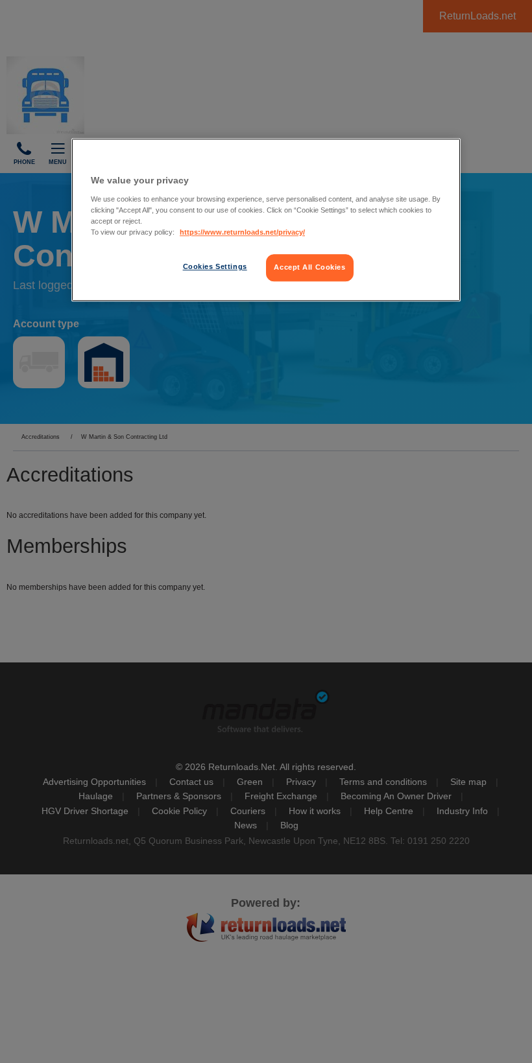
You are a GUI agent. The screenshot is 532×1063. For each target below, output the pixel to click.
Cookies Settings (215, 266)
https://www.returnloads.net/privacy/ (242, 232)
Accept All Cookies (309, 267)
